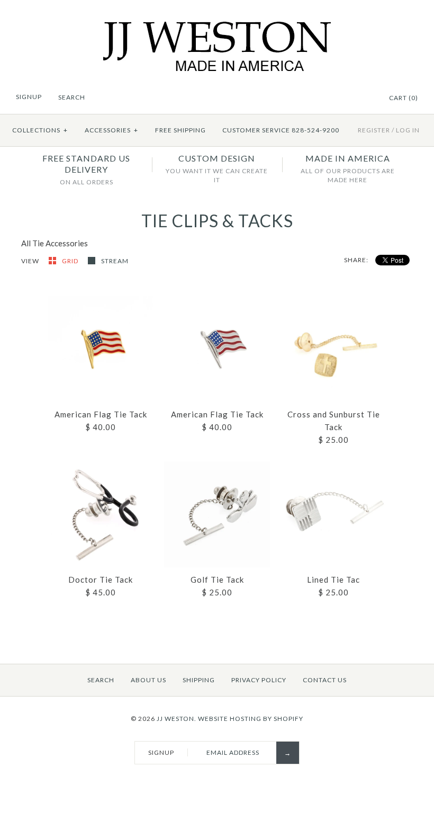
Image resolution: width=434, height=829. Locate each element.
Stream (115, 261)
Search (100, 680)
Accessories (111, 130)
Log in (408, 130)
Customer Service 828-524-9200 (280, 130)
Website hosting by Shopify (250, 719)
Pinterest (366, 98)
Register (374, 130)
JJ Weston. (176, 719)
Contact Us (325, 680)
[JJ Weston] (217, 27)
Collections (40, 130)
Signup (29, 97)
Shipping (199, 680)
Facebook (352, 98)
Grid (71, 261)
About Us (148, 680)
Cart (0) (403, 98)
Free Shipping (180, 130)
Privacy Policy (258, 680)
